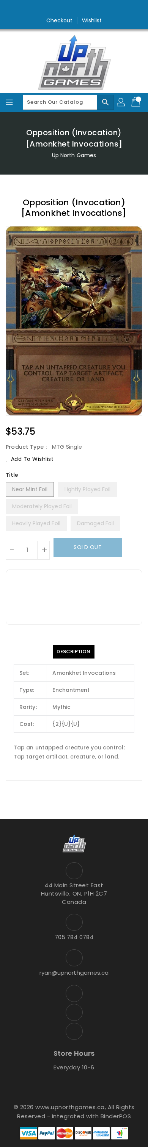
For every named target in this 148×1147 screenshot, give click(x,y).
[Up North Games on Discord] (88, 8)
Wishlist (92, 20)
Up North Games (74, 155)
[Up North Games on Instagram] (74, 8)
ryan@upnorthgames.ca (74, 973)
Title (12, 475)
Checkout (59, 20)
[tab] (73, 652)
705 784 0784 (74, 937)
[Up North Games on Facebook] (59, 8)
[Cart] (136, 102)
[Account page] (121, 102)
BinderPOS (116, 1116)
